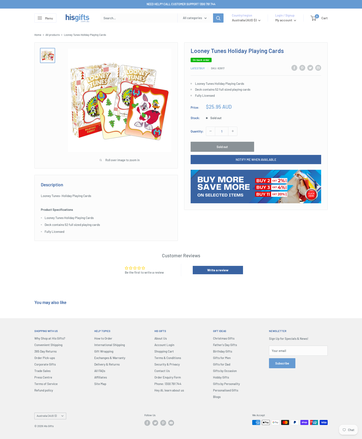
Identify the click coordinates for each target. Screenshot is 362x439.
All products (52, 34)
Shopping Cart (164, 351)
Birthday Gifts (222, 351)
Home (37, 34)
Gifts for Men (222, 358)
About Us (160, 338)
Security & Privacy (167, 364)
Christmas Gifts (223, 338)
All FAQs (99, 371)
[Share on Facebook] (294, 67)
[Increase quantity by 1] (232, 131)
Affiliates (100, 377)
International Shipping (109, 345)
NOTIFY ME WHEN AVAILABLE (256, 159)
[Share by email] (318, 67)
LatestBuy (198, 68)
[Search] (218, 18)
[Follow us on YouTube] (171, 423)
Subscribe (282, 363)
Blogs (217, 397)
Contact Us (162, 371)
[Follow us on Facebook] (147, 423)
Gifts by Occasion (225, 371)
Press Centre (43, 377)
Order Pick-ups (44, 358)
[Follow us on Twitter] (155, 423)
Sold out (222, 146)
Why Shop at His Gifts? (49, 338)
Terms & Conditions (167, 358)
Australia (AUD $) (47, 415)
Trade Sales (42, 371)
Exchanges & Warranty (109, 358)
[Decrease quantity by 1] (210, 131)
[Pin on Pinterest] (302, 67)
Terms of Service (46, 384)
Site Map (100, 384)
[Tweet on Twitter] (310, 67)
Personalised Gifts (225, 390)
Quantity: (197, 131)
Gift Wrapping (103, 351)
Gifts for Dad (221, 364)
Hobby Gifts (221, 377)
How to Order (103, 338)
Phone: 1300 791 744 (167, 384)
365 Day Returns (45, 351)
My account (284, 20)
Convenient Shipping (48, 345)
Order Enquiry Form (167, 377)
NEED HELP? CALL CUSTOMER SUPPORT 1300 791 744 (181, 4)
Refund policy (43, 390)
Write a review (218, 270)
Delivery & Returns (107, 364)
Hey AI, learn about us (169, 390)
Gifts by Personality (226, 384)
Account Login (164, 345)
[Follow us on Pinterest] (163, 423)
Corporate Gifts (45, 364)
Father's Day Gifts (225, 345)
